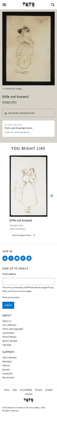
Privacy (38, 389)
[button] (52, 5)
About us (6, 321)
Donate (6, 369)
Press (7, 389)
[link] (12, 89)
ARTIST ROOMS (10, 341)
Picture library (9, 336)
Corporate (7, 373)
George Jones (9, 102)
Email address (9, 274)
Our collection (9, 325)
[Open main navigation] (11, 4)
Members (7, 361)
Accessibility (26, 389)
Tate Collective (9, 357)
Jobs (14, 389)
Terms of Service (19, 291)
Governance (8, 333)
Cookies (49, 389)
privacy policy (14, 297)
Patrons (6, 365)
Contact (28, 394)
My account (8, 377)
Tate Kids (6, 345)
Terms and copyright (12, 329)
